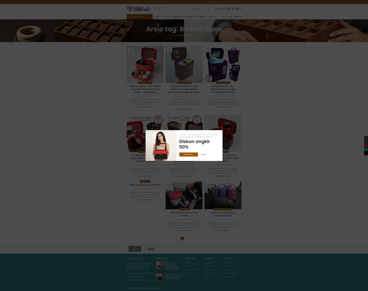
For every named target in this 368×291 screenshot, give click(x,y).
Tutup (203, 154)
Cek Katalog (188, 154)
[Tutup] (221, 127)
